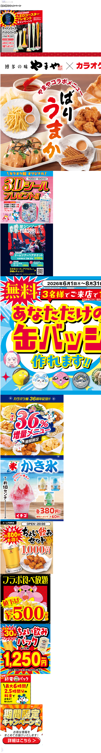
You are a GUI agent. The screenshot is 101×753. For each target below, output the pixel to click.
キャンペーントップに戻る (5, 9)
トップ (4, 0)
